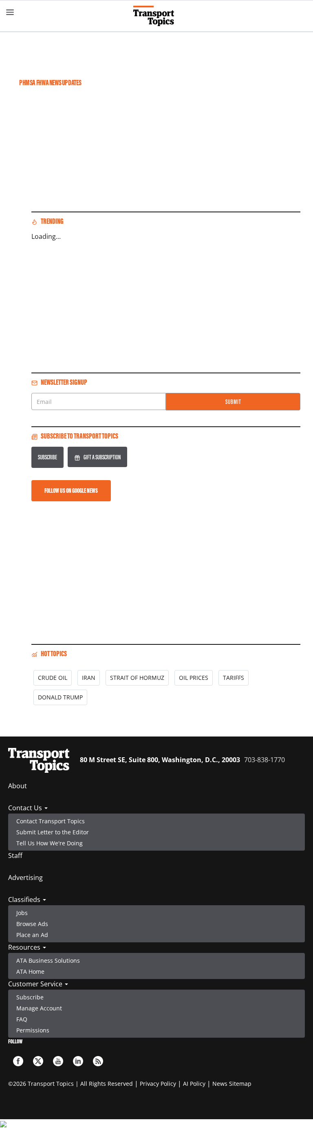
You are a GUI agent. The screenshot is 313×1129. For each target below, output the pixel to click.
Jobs (22, 913)
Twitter (38, 1061)
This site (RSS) (98, 1061)
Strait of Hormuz (137, 677)
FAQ (21, 1019)
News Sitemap (231, 1083)
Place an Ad (32, 935)
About (17, 785)
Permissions (32, 1030)
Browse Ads (32, 924)
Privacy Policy (158, 1083)
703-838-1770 (264, 759)
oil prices (193, 677)
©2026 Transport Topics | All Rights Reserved (70, 1083)
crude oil (52, 677)
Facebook (18, 1061)
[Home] (156, 16)
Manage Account (39, 1008)
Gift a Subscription (102, 457)
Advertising (25, 877)
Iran (88, 677)
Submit (233, 402)
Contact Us (26, 807)
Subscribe (47, 457)
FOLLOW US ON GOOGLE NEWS (71, 490)
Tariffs (233, 677)
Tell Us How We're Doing (49, 843)
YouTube (58, 1061)
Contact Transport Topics (50, 821)
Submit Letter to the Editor (52, 832)
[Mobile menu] (10, 12)
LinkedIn (78, 1061)
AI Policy (194, 1083)
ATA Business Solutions (48, 960)
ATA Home (30, 971)
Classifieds (25, 899)
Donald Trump (60, 697)
